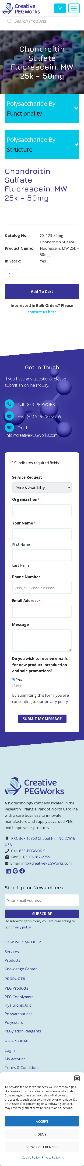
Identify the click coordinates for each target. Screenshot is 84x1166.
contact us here (42, 311)
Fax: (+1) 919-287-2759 (39, 416)
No (18, 685)
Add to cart (42, 291)
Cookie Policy (31, 1157)
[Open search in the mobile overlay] (42, 21)
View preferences (42, 1147)
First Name (21, 544)
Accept (42, 1121)
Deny (42, 1134)
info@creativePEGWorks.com (46, 863)
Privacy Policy (51, 1157)
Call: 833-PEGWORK (36, 404)
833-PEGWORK (32, 850)
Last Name (21, 565)
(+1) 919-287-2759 (34, 857)
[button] (77, 1078)
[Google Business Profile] (15, 871)
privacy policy (56, 701)
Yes (19, 679)
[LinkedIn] (8, 871)
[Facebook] (22, 871)
